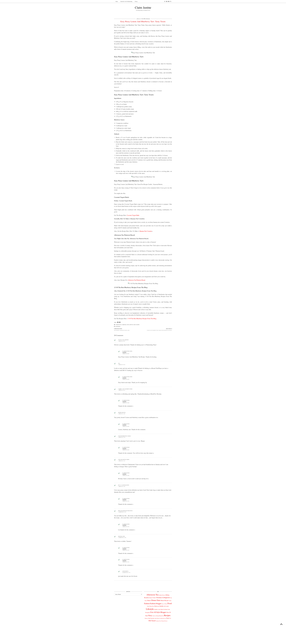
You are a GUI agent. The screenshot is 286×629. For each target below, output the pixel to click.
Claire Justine (143, 7)
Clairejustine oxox (127, 351)
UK (170, 618)
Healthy (161, 606)
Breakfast (146, 597)
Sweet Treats (157, 618)
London (156, 609)
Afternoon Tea (119, 324)
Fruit (148, 606)
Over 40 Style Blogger (158, 612)
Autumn (160, 595)
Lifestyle (131, 324)
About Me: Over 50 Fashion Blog (126, 1)
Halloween (156, 606)
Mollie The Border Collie (165, 609)
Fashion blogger (155, 603)
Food (142, 18)
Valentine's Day (158, 620)
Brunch (151, 597)
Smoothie (152, 618)
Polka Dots (154, 615)
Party (135, 324)
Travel (167, 618)
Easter (170, 600)
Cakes (154, 597)
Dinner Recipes (165, 600)
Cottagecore (166, 597)
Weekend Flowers (164, 620)
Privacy (136, 1)
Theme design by (165, 627)
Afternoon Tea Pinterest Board (136, 280)
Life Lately (166, 606)
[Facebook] (168, 1)
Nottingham (117, 326)
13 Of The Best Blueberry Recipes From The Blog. (142, 318)
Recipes (137, 324)
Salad (149, 618)
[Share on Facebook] (118, 322)
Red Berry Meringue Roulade (121, 329)
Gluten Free (151, 606)
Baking (167, 595)
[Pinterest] (166, 1)
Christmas (124, 324)
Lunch (159, 609)
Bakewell (163, 595)
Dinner (149, 600)
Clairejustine (126, 400)
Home (117, 1)
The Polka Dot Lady (162, 618)
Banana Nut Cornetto (146, 231)
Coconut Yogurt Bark (133, 215)
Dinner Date (155, 600)
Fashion (147, 603)
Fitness (163, 603)
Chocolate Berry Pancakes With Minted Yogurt (159, 329)
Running (146, 618)
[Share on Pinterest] (120, 322)
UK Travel (151, 620)
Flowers (165, 603)
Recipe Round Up (160, 615)
